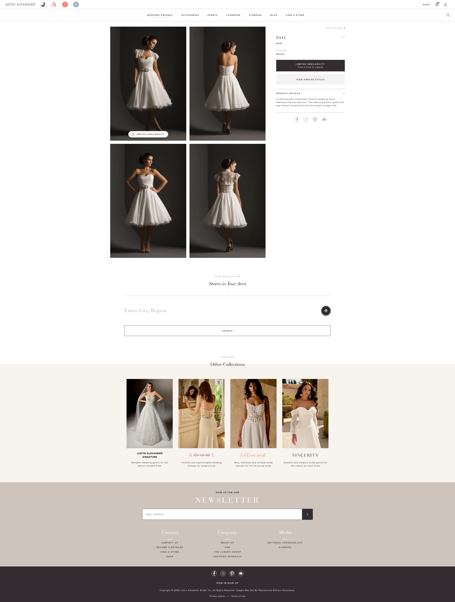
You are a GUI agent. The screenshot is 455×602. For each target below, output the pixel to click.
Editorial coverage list (285, 542)
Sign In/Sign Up (227, 583)
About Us (227, 542)
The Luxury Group (227, 551)
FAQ (227, 547)
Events (213, 15)
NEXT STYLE (334, 28)
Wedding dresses (160, 15)
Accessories (190, 15)
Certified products (227, 556)
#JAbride (255, 15)
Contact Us (170, 542)
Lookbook (233, 15)
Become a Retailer (170, 547)
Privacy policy (217, 596)
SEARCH (227, 330)
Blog (273, 15)
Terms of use (238, 596)
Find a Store (295, 15)
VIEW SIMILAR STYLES (310, 79)
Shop (426, 4)
